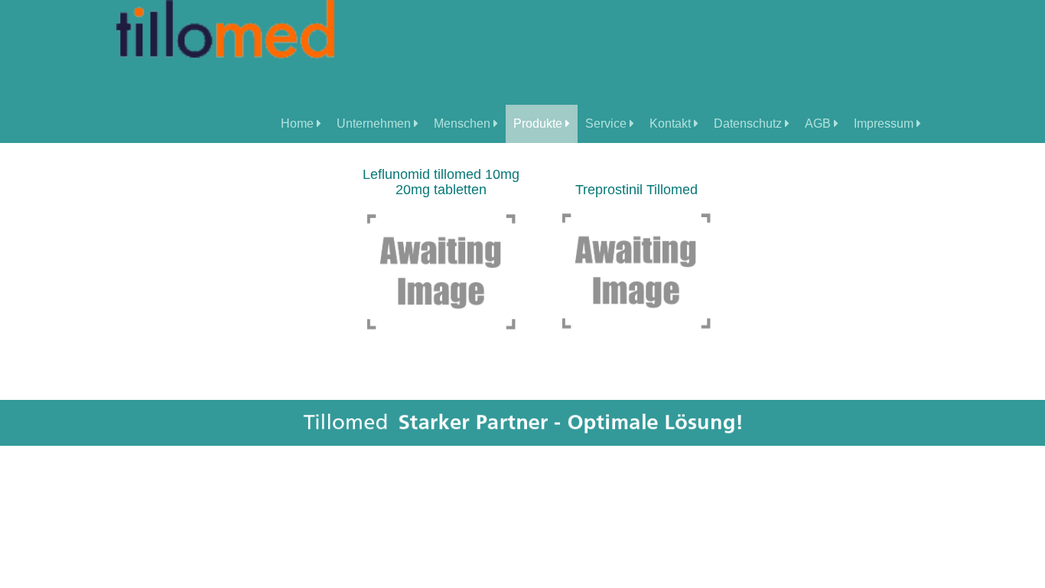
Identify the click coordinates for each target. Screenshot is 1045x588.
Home (299, 123)
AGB (819, 123)
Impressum (885, 123)
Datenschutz (749, 123)
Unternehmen (375, 123)
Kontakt (671, 123)
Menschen (463, 123)
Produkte (539, 123)
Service (607, 123)
